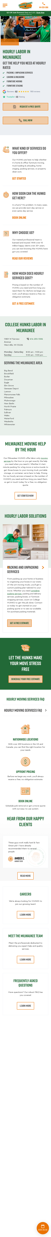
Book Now (40, 13)
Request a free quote (30, 106)
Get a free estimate (23, 303)
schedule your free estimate (25, 679)
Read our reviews (22, 258)
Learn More (25, 915)
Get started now (25, 496)
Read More (25, 876)
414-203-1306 (43, 7)
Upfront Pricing (25, 771)
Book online (19, 217)
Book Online (25, 801)
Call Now (27, 120)
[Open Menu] (5, 5)
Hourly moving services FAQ (23, 710)
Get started (19, 178)
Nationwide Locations (25, 739)
